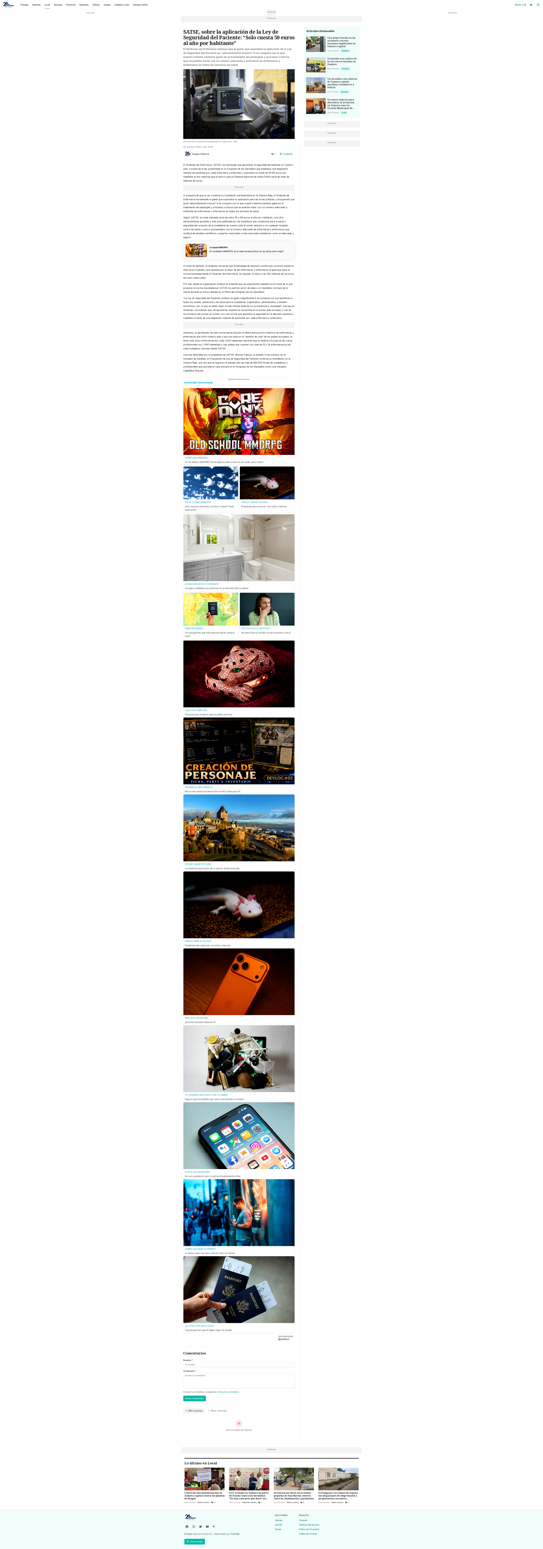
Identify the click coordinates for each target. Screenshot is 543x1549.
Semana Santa (140, 5)
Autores (278, 1525)
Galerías (36, 5)
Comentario (189, 1371)
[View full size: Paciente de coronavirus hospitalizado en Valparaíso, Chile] (239, 104)
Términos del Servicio (309, 1525)
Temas (278, 1529)
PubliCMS (235, 1534)
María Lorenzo (203, 1502)
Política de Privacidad (309, 1529)
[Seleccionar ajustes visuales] (531, 5)
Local (344, 112)
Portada (24, 5)
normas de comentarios (228, 1392)
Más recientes (195, 1410)
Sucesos (345, 51)
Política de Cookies (308, 1534)
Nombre (188, 1360)
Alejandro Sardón (249, 1502)
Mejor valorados (219, 1410)
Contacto (303, 1520)
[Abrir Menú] (538, 5)
